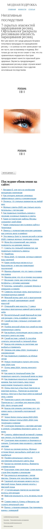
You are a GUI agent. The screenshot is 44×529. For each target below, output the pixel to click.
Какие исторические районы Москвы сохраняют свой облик (18, 220)
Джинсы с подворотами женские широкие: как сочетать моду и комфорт (21, 232)
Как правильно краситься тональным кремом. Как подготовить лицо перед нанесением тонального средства (19, 382)
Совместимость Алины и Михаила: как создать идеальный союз (20, 503)
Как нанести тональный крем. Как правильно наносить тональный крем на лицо (22, 375)
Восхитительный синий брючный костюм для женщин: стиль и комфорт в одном (21, 316)
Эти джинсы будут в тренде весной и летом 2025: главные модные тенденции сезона (22, 238)
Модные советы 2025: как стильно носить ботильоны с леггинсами (21, 208)
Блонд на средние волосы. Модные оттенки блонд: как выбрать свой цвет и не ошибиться (20, 452)
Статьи (31, 9)
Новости (22, 9)
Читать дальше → (9, 173)
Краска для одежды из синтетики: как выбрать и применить (19, 345)
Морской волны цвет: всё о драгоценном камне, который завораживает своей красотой (21, 300)
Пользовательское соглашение (19, 520)
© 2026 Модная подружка (11, 517)
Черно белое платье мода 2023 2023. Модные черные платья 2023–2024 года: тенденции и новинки (19, 420)
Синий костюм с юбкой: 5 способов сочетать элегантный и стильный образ (19, 340)
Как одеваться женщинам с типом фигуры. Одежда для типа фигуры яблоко (20, 477)
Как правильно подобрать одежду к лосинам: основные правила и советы (18, 214)
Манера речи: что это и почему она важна (23, 277)
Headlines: (9, 253)
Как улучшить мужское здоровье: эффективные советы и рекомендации (18, 197)
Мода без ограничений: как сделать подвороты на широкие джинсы (18, 243)
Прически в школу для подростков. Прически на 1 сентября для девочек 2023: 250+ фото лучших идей (20, 402)
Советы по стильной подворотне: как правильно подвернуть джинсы (19, 249)
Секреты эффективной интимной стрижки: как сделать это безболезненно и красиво (22, 436)
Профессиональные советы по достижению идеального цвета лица (17, 459)
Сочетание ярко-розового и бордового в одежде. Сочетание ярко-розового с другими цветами (21, 443)
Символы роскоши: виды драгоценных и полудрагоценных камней (21, 293)
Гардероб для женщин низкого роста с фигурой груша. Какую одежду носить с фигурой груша (20, 484)
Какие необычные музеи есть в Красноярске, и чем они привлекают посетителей (17, 265)
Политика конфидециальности (13, 523)
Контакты (6, 520)
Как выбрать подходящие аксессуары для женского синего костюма (21, 334)
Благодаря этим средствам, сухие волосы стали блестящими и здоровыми (22, 471)
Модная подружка (22, 5)
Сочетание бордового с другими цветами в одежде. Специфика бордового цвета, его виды (21, 428)
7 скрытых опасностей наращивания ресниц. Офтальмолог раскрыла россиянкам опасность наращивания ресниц (18, 30)
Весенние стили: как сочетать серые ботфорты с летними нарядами (19, 281)
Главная (12, 9)
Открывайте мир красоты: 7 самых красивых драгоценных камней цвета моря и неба (21, 309)
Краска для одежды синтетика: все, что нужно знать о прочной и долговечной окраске (20, 411)
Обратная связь (8, 526)
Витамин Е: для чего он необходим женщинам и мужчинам (18, 191)
